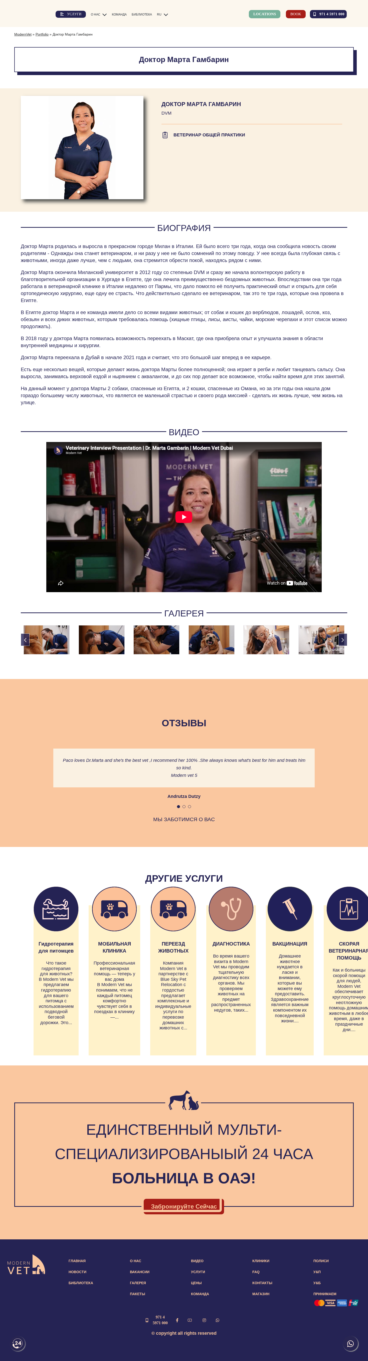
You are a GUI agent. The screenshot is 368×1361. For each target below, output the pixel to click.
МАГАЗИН (260, 1294)
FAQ (256, 1272)
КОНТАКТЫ (262, 1283)
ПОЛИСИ (321, 1261)
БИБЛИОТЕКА (81, 1283)
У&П (317, 1272)
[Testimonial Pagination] (178, 806)
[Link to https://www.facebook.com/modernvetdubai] (177, 1320)
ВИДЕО (197, 1261)
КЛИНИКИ (260, 1261)
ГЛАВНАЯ (77, 1261)
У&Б (317, 1283)
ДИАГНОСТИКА (231, 944)
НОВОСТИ (77, 1272)
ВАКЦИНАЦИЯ (289, 944)
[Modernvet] (26, 1257)
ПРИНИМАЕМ (324, 1294)
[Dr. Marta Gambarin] (46, 639)
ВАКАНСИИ (139, 1272)
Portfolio (42, 34)
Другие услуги (184, 878)
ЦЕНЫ (196, 1283)
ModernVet (23, 34)
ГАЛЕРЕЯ (138, 1283)
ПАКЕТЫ (137, 1294)
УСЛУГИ (198, 1272)
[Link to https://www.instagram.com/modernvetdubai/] (204, 1320)
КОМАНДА (200, 1294)
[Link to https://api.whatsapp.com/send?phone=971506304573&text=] (217, 1320)
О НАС (135, 1261)
